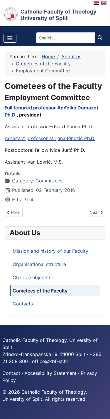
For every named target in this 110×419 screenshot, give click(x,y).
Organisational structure (39, 264)
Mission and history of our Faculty (50, 251)
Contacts (23, 304)
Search (101, 37)
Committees (48, 181)
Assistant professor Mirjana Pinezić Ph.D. (50, 138)
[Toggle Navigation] (10, 38)
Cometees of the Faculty (40, 291)
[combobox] (65, 37)
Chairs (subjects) (31, 277)
